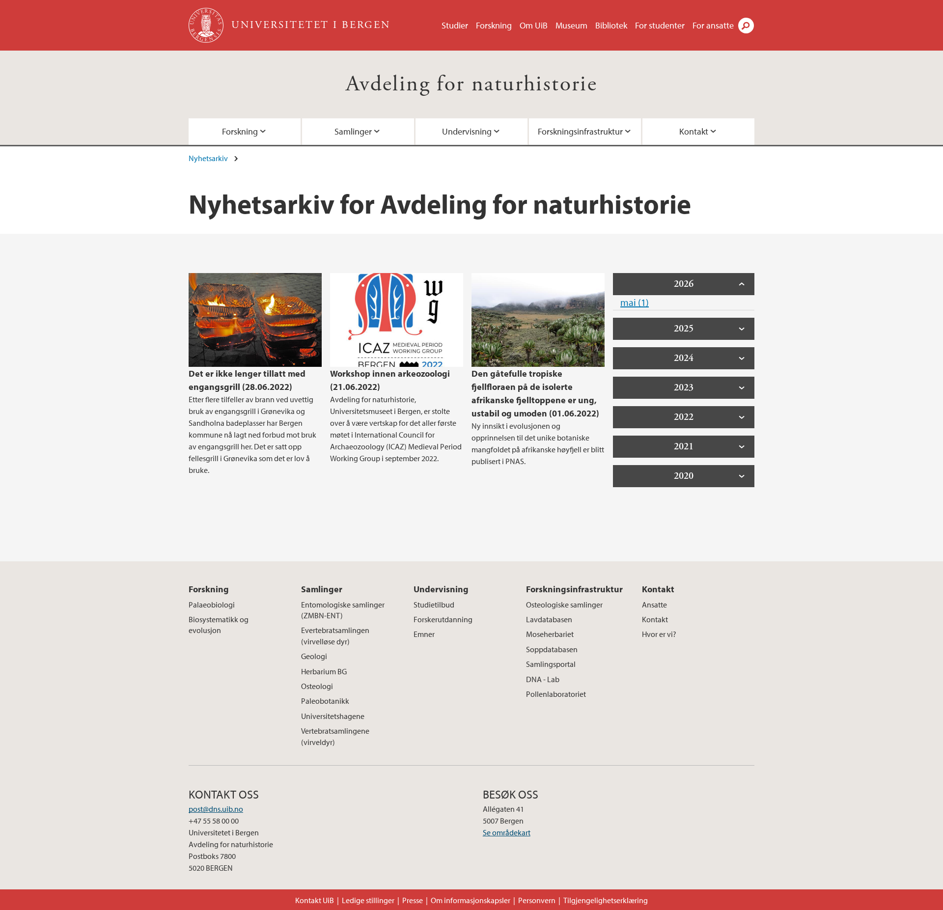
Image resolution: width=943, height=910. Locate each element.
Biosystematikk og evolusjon (219, 624)
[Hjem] (207, 25)
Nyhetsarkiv (208, 158)
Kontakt (693, 131)
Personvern (536, 900)
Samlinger (353, 131)
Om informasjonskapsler (470, 900)
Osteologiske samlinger (564, 604)
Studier (455, 25)
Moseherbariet (550, 634)
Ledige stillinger (368, 900)
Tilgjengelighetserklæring (605, 900)
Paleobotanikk (325, 701)
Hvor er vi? (659, 634)
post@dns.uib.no (216, 809)
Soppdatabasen (552, 649)
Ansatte (654, 604)
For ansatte (713, 25)
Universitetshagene (332, 716)
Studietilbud (434, 604)
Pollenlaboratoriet (556, 694)
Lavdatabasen (549, 619)
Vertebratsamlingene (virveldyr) (335, 736)
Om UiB (534, 25)
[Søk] (746, 25)
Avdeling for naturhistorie (471, 84)
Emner (424, 634)
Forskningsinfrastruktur (580, 131)
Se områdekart (506, 832)
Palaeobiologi (212, 604)
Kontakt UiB (314, 900)
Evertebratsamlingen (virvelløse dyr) (335, 635)
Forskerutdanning (443, 619)
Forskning (494, 25)
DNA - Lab (542, 679)
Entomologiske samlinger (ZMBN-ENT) (343, 610)
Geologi (314, 656)
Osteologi (317, 686)
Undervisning (467, 131)
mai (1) (634, 302)
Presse (412, 900)
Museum (571, 25)
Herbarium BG (324, 671)
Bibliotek (611, 25)
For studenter (660, 25)
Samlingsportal (551, 664)
